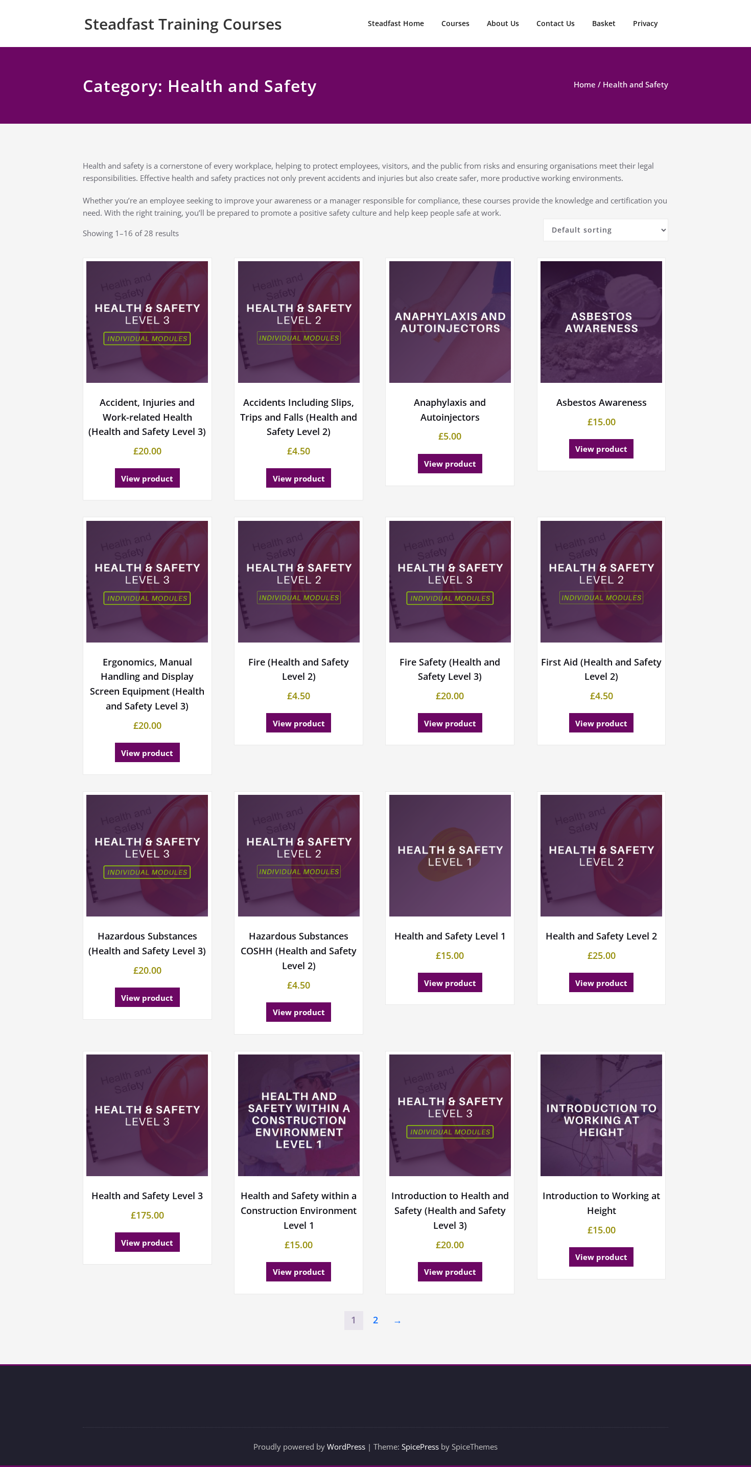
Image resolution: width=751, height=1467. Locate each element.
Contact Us (555, 23)
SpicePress (420, 1446)
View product (147, 478)
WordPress (346, 1446)
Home (585, 84)
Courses (455, 23)
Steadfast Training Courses (183, 23)
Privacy (645, 23)
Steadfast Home (396, 23)
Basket (604, 23)
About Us (503, 23)
